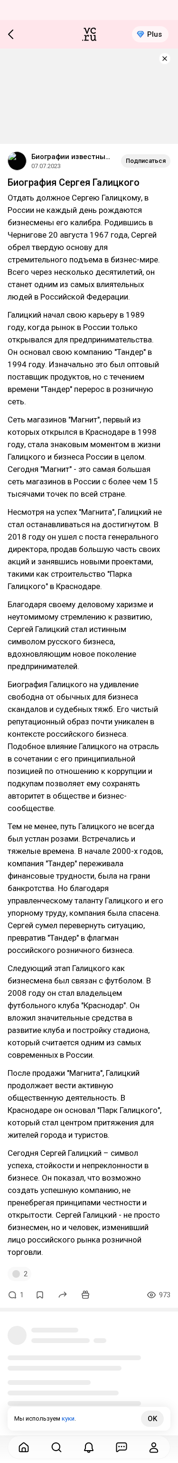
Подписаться (146, 160)
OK (152, 1418)
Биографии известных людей (72, 156)
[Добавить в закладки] (40, 1295)
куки (68, 1418)
